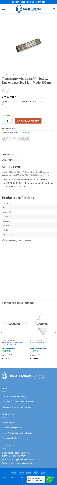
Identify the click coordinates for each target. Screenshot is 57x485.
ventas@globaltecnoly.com (21, 459)
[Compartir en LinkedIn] (28, 139)
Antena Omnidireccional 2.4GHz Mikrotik (12, 343)
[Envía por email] (19, 139)
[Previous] (2, 337)
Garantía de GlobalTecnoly (14, 396)
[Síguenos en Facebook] (33, 377)
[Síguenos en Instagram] (38, 377)
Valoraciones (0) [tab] (10, 160)
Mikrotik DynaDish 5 (38, 342)
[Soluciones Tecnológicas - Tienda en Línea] (28, 8)
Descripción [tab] (8, 155)
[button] (3, 8)
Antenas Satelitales (10, 438)
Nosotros (22, 477)
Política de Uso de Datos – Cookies (18, 401)
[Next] (54, 337)
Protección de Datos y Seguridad (17, 407)
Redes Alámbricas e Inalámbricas (17, 432)
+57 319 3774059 (19, 456)
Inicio (5, 75)
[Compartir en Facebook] (9, 139)
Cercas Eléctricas (9, 422)
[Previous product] (9, 91)
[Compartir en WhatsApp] (4, 139)
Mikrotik (24, 75)
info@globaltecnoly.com (21, 463)
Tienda (13, 75)
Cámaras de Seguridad (12, 427)
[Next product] (4, 91)
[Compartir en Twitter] (14, 139)
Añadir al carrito (28, 121)
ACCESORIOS (23, 133)
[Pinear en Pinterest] (23, 139)
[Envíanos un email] (43, 377)
